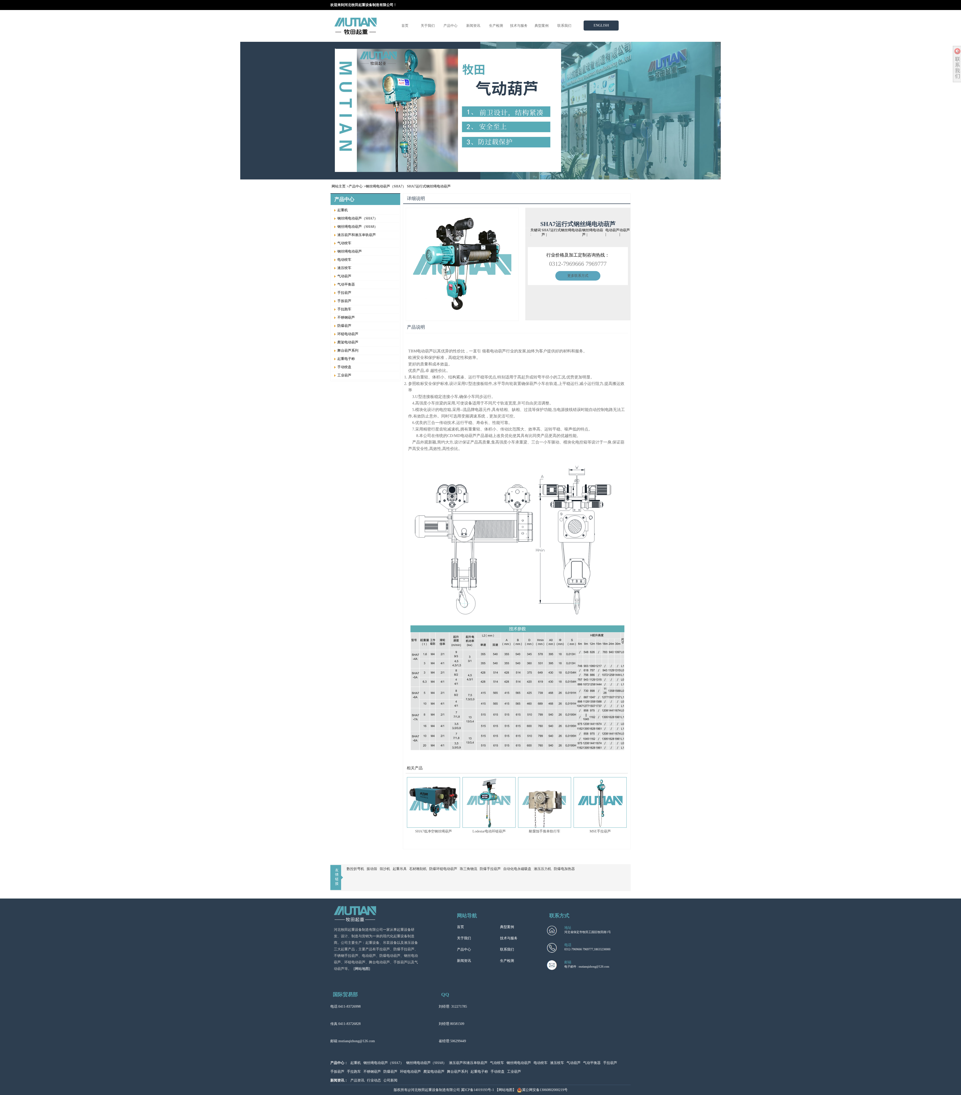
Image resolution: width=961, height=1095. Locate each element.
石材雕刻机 (418, 869)
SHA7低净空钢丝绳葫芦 (433, 831)
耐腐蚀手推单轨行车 (544, 831)
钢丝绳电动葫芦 (349, 251)
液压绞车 (344, 268)
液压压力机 (542, 869)
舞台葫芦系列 (347, 350)
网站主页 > (340, 186)
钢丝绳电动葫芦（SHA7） (386, 186)
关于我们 (428, 26)
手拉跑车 (344, 309)
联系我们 (564, 26)
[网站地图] (362, 969)
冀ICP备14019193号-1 (477, 1090)
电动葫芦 (612, 230)
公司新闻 (390, 1080)
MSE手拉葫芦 (600, 831)
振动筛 (372, 869)
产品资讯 (357, 1080)
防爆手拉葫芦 (490, 869)
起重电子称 (346, 359)
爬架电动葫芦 (347, 342)
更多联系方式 (577, 276)
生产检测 (496, 26)
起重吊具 (400, 869)
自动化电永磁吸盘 (517, 869)
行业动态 (374, 1080)
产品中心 (450, 26)
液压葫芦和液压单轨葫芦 (356, 235)
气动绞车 (344, 243)
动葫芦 (624, 230)
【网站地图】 (505, 1090)
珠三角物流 (468, 869)
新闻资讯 (473, 26)
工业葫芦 (344, 375)
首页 (404, 26)
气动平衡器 (346, 284)
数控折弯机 (355, 869)
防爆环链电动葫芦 (443, 869)
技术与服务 (519, 26)
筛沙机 (385, 869)
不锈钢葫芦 (346, 317)
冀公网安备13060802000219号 (545, 1090)
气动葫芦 (344, 276)
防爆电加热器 (564, 869)
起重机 (342, 210)
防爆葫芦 (344, 326)
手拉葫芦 (344, 293)
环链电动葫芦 (347, 334)
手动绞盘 (344, 367)
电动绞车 (344, 260)
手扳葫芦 (344, 301)
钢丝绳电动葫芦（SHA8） (357, 227)
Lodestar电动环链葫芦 (489, 831)
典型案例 (542, 26)
